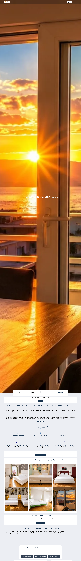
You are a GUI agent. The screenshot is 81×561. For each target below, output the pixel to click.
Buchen (69, 2)
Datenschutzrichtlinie (47, 554)
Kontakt (41, 3)
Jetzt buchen (40, 400)
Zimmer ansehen (40, 421)
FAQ (38, 3)
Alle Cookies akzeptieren (53, 556)
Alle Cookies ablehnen (27, 556)
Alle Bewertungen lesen (40, 522)
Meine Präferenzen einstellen (40, 556)
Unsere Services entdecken (40, 455)
